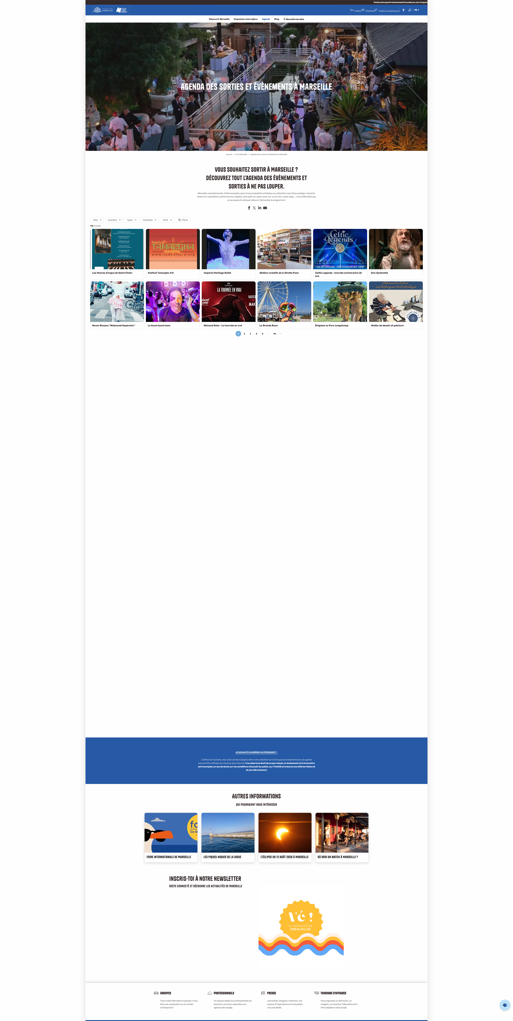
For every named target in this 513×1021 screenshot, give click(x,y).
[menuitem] (110, 10)
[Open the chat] (505, 1005)
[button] (410, 10)
